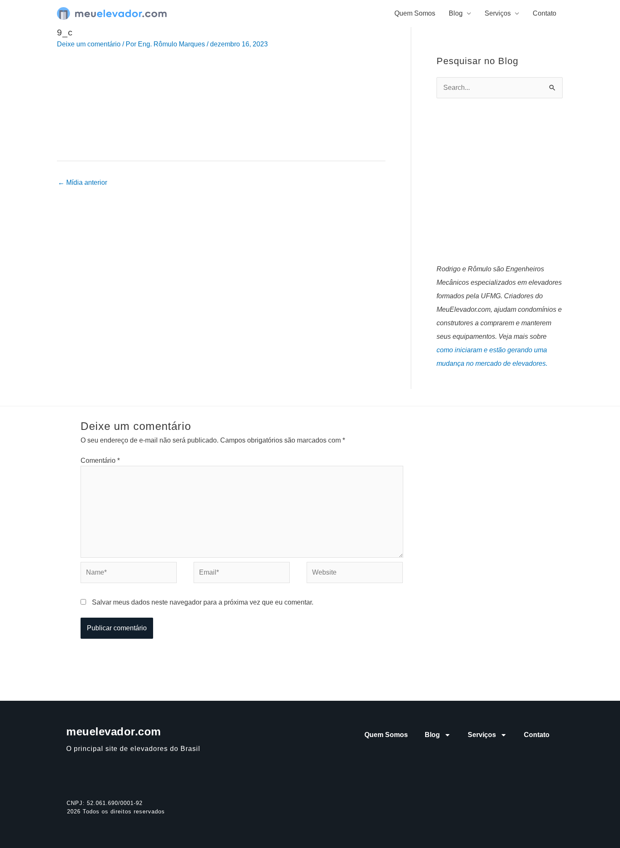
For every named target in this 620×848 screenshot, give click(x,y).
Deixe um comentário (89, 44)
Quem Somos (414, 13)
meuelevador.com (113, 731)
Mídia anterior (82, 182)
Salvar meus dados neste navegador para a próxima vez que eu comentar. (202, 602)
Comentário (100, 460)
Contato (544, 13)
